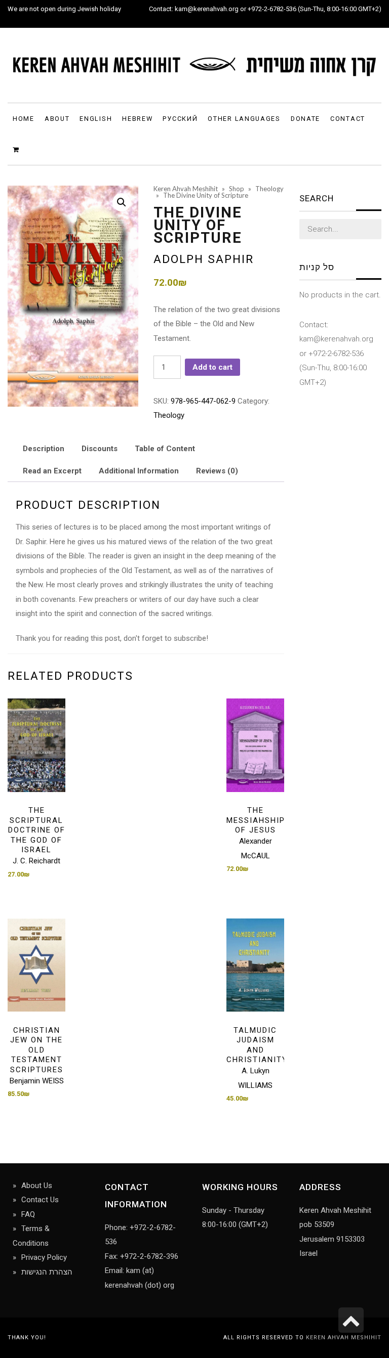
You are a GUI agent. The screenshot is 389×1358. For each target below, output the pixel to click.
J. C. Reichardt (36, 860)
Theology (168, 415)
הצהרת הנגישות (46, 1272)
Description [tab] (43, 448)
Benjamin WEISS (37, 1080)
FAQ (28, 1214)
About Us (36, 1185)
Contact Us (40, 1199)
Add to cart (212, 367)
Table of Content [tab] (165, 448)
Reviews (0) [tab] (217, 470)
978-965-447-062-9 (203, 401)
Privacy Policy (44, 1257)
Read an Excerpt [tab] (52, 470)
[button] (121, 202)
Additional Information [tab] (139, 470)
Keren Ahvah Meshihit (343, 1337)
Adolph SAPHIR (203, 259)
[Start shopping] (17, 149)
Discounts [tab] (100, 448)
